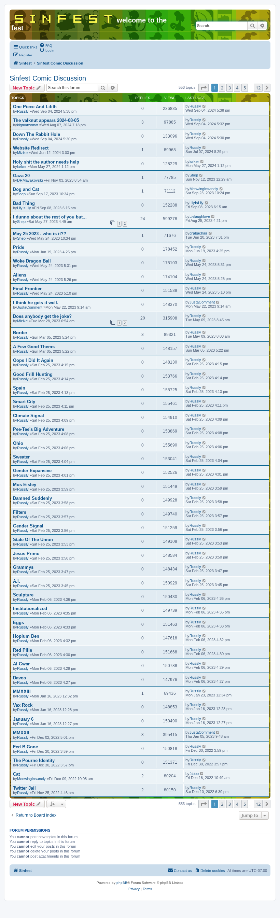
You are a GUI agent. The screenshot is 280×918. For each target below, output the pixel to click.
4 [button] (237, 88)
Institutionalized (30, 608)
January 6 (23, 719)
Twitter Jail (24, 788)
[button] (203, 88)
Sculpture (23, 594)
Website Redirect (30, 148)
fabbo (194, 774)
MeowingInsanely (204, 189)
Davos (19, 677)
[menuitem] (45, 45)
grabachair (198, 233)
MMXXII (21, 732)
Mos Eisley (24, 484)
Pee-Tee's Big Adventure (38, 429)
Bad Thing (24, 203)
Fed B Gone (25, 746)
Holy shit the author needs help (46, 162)
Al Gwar (21, 663)
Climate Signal (28, 415)
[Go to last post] (204, 106)
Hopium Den (26, 636)
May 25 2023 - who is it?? (39, 233)
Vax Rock (22, 705)
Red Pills (22, 650)
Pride (18, 247)
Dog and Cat (26, 189)
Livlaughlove (200, 216)
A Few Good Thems (34, 346)
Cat (16, 774)
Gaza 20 (21, 175)
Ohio (18, 443)
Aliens (19, 275)
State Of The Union (33, 539)
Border (20, 332)
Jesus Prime (26, 553)
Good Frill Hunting (33, 374)
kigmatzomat (27, 125)
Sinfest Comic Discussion (48, 78)
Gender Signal (28, 525)
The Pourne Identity (34, 760)
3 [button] (229, 88)
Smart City (24, 401)
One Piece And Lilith (35, 106)
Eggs (18, 622)
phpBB (121, 883)
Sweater (21, 457)
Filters (19, 512)
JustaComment (29, 307)
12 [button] (258, 88)
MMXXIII (22, 691)
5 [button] (244, 88)
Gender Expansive (32, 470)
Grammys (23, 567)
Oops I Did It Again (33, 360)
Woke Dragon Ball (32, 261)
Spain (19, 388)
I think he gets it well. (35, 302)
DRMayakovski (30, 180)
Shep (194, 175)
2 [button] (222, 88)
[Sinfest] (64, 17)
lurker (22, 167)
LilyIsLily (24, 208)
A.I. (16, 581)
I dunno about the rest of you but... (50, 217)
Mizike (22, 153)
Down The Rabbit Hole (36, 134)
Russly (23, 111)
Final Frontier (27, 288)
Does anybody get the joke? (42, 316)
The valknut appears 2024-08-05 (46, 120)
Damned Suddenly (32, 498)
